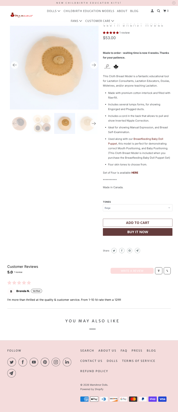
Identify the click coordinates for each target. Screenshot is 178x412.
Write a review (132, 271)
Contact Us (91, 361)
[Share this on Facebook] (121, 250)
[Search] (158, 11)
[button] (111, 32)
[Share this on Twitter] (114, 250)
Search (87, 350)
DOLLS (112, 361)
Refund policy (94, 371)
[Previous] (14, 65)
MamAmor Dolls (98, 384)
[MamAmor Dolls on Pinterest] (46, 362)
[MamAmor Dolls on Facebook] (23, 362)
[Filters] (158, 270)
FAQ (124, 350)
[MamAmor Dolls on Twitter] (12, 362)
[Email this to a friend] (137, 250)
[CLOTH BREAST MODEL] (54, 65)
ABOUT (122, 11)
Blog (151, 350)
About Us (107, 350)
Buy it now (137, 232)
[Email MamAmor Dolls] (12, 373)
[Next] (94, 65)
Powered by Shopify (91, 389)
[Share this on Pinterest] (129, 250)
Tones (107, 201)
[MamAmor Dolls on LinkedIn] (68, 362)
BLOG (134, 11)
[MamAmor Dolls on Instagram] (57, 362)
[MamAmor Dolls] (21, 15)
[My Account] (152, 11)
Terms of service (138, 361)
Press (137, 350)
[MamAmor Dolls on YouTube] (35, 362)
